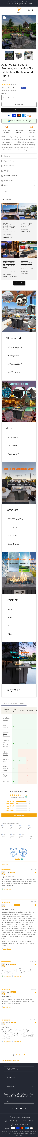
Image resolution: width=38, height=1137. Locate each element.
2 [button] (16, 1055)
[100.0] (13, 852)
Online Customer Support (6, 768)
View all (19, 283)
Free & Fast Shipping (31, 131)
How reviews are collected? (10, 1060)
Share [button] (5, 191)
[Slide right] (36, 56)
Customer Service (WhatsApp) (20, 121)
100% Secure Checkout (19, 131)
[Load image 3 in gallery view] (28, 55)
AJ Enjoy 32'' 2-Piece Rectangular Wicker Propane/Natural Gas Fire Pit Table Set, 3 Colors (9, 264)
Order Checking (6, 726)
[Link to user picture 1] (6, 892)
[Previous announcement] (3, 3)
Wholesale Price (6, 760)
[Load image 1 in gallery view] (9, 55)
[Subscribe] (32, 1101)
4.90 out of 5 (24, 795)
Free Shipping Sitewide (5, 753)
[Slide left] (2, 56)
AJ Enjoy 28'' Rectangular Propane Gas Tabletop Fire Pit (26, 262)
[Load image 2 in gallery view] (19, 55)
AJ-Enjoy (8, 1131)
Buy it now (19, 110)
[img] (6, 869)
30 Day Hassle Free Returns (6, 718)
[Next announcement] (34, 3)
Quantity (3, 93)
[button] (4, 10)
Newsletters (6, 781)
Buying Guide (5, 776)
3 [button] (19, 1055)
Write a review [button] (19, 815)
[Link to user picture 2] (16, 980)
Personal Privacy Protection (6, 734)
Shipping (3, 90)
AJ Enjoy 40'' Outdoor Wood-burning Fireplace (27, 223)
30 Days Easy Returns (6, 131)
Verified (17, 859)
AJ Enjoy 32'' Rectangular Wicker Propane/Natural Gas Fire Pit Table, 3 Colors (9, 225)
